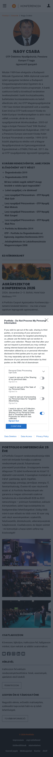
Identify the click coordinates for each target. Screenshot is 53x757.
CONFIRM (16, 426)
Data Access (26, 436)
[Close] (47, 321)
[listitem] (26, 371)
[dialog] (26, 378)
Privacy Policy (42, 436)
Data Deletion (10, 436)
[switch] (42, 378)
